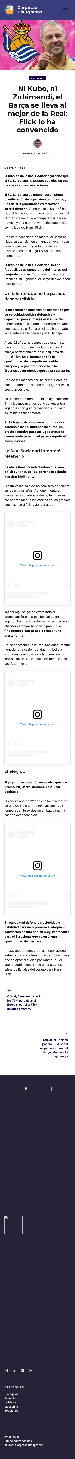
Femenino (10, 1398)
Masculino (37, 78)
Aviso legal (11, 1436)
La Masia (10, 1402)
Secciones (11, 1410)
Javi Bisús (42, 153)
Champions (11, 1394)
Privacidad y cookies (18, 1441)
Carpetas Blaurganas (29, 10)
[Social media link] (6, 1370)
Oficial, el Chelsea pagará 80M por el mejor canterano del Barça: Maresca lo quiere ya (54, 1048)
